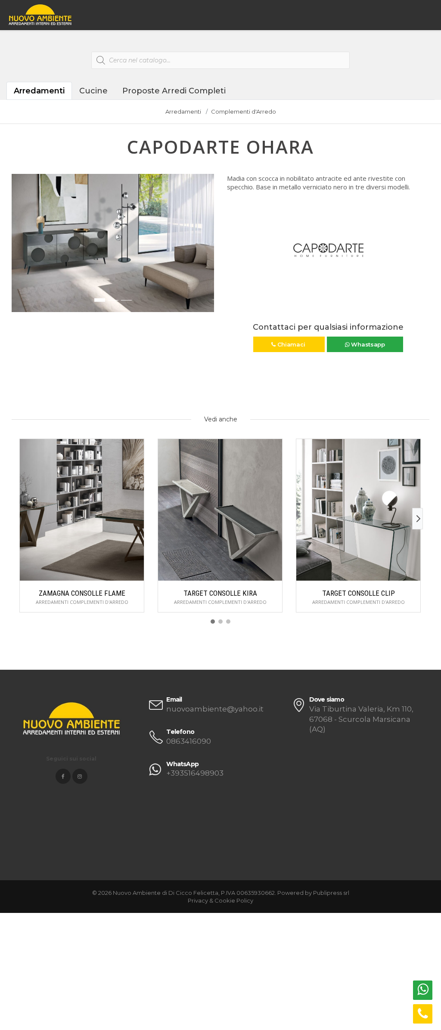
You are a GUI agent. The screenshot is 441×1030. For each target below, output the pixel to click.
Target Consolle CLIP (358, 593)
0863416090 (188, 741)
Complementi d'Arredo (243, 111)
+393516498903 (195, 773)
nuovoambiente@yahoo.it (215, 709)
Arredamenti (39, 91)
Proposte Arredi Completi (174, 91)
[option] (113, 243)
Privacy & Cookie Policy (220, 900)
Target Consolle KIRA (220, 593)
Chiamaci (291, 344)
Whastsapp (367, 344)
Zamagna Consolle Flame (82, 593)
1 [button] (99, 300)
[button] (18, 247)
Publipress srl (331, 892)
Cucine (93, 91)
